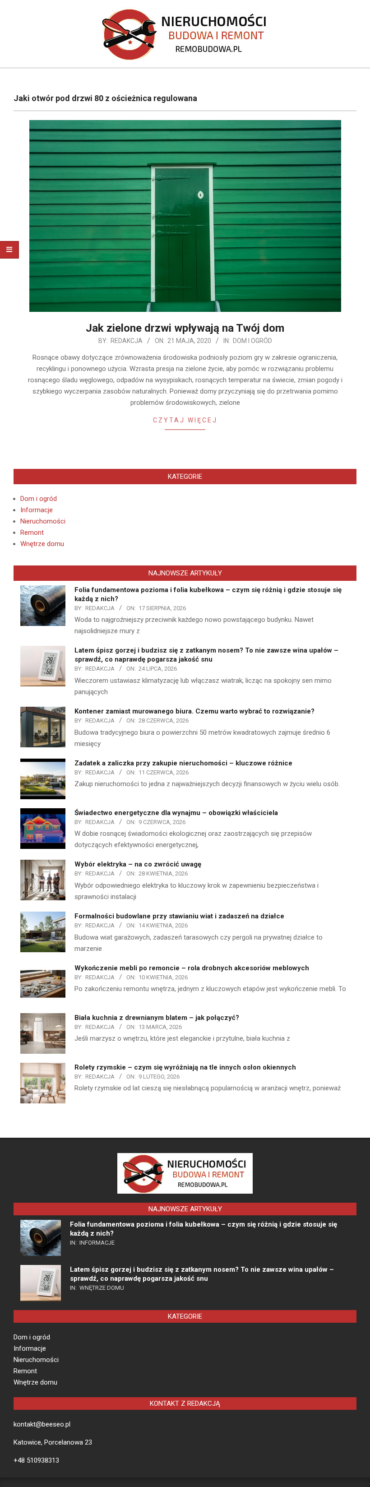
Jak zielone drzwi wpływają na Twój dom (185, 328)
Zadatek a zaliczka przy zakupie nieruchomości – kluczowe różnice (183, 763)
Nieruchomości (42, 521)
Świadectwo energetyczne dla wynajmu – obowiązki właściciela (176, 813)
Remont (32, 532)
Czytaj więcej (185, 420)
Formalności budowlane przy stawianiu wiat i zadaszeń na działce (179, 916)
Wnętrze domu (42, 544)
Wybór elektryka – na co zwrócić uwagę (137, 864)
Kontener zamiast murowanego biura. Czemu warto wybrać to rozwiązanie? (194, 711)
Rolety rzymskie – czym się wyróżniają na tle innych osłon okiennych (185, 1067)
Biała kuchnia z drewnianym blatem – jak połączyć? (156, 1018)
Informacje (36, 510)
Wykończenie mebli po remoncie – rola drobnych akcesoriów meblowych (191, 968)
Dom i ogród (252, 340)
